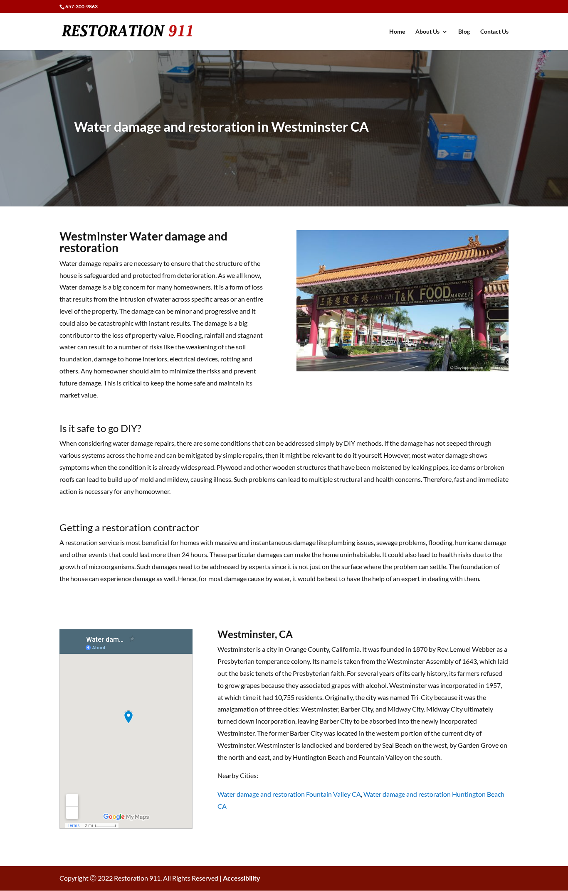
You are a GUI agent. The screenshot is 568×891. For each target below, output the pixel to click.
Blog (464, 32)
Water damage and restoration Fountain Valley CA (289, 794)
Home (397, 32)
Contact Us (494, 32)
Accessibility (241, 878)
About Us (427, 32)
